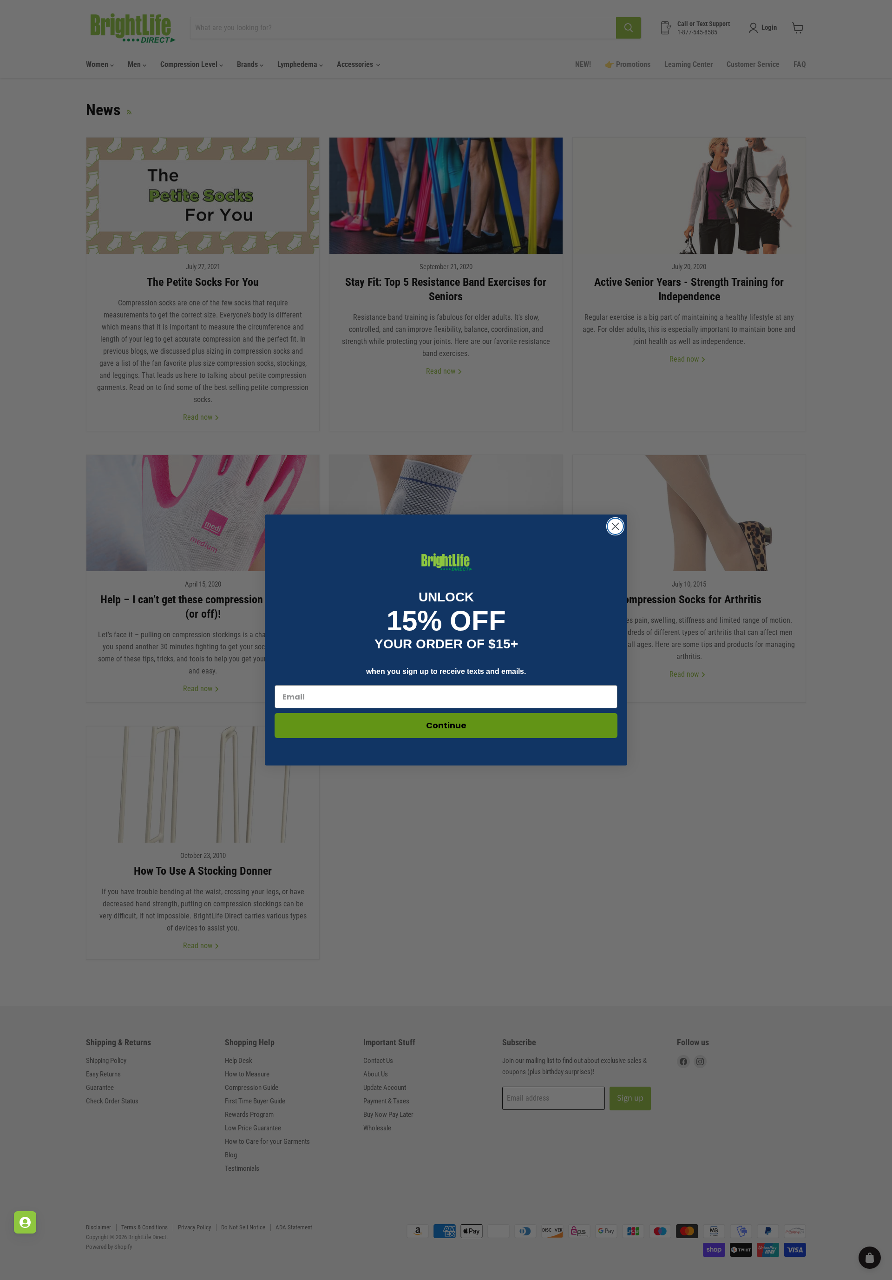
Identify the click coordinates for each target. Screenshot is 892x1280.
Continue (446, 725)
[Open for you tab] (25, 1222)
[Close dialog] (615, 526)
